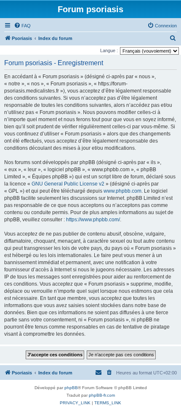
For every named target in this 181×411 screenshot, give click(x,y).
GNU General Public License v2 (68, 184)
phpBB (71, 387)
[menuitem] (22, 26)
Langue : (109, 50)
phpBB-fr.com (102, 395)
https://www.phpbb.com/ (93, 220)
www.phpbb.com (122, 191)
